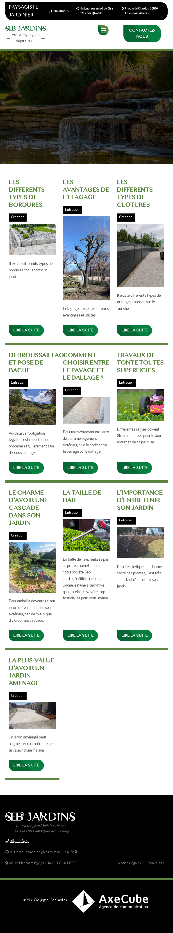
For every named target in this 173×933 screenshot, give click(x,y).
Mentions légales (128, 863)
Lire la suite (26, 330)
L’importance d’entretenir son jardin (140, 500)
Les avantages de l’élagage (86, 190)
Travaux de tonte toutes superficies (140, 363)
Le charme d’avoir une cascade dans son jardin (28, 508)
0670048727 (19, 841)
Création (17, 217)
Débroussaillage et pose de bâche (38, 363)
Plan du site (156, 863)
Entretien (72, 210)
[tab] (103, 30)
